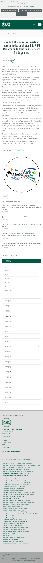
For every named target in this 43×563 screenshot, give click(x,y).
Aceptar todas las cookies (9, 10)
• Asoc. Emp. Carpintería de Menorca (13, 496)
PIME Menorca (16, 555)
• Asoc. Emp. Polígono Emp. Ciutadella (13, 537)
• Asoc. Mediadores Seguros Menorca (13, 529)
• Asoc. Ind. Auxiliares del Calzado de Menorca (16, 481)
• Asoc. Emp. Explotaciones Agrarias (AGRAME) (16, 500)
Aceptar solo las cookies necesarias (30, 10)
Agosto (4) (7, 267)
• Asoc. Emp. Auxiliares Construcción (13, 488)
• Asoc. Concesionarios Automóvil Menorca (15, 475)
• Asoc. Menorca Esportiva (10, 518)
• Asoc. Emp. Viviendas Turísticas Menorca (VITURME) (18, 502)
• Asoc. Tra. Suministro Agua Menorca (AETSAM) (16, 467)
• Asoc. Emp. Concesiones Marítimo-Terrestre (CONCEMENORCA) (21, 514)
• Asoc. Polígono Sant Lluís (10, 539)
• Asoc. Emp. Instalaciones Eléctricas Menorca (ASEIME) (18, 492)
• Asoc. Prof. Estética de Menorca (12, 525)
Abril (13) (7, 282)
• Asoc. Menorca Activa (9, 516)
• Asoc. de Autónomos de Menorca (12, 541)
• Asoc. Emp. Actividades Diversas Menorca (15, 543)
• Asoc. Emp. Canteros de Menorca (12, 490)
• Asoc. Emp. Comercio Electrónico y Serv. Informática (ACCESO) (21, 465)
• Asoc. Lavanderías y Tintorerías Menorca (15, 522)
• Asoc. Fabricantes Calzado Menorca (13, 479)
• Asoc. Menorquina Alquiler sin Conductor (14, 508)
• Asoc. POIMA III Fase (8, 533)
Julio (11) (7, 271)
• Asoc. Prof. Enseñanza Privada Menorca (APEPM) (17, 463)
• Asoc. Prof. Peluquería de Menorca (13, 523)
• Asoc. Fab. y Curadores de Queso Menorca (15, 469)
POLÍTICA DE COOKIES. (29, 6)
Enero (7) (7, 294)
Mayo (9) (7, 278)
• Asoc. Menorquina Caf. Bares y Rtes (13, 510)
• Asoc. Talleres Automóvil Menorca (12, 477)
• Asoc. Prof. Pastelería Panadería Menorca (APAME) (17, 471)
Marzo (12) (8, 286)
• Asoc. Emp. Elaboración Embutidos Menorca (15, 473)
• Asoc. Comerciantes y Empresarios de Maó (15, 531)
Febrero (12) (8, 290)
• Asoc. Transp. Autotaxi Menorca (12, 506)
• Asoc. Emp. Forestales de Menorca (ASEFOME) (16, 483)
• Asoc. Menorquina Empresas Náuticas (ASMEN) (16, 485)
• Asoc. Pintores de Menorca (10, 498)
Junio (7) (7, 274)
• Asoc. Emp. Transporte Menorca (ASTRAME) (15, 504)
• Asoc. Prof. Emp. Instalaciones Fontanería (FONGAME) (18, 494)
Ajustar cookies (21, 14)
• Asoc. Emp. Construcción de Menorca (13, 487)
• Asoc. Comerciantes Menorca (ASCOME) (14, 512)
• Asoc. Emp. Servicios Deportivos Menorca (15, 527)
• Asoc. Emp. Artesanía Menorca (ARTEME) (14, 520)
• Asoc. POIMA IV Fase (8, 535)
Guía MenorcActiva (24, 113)
